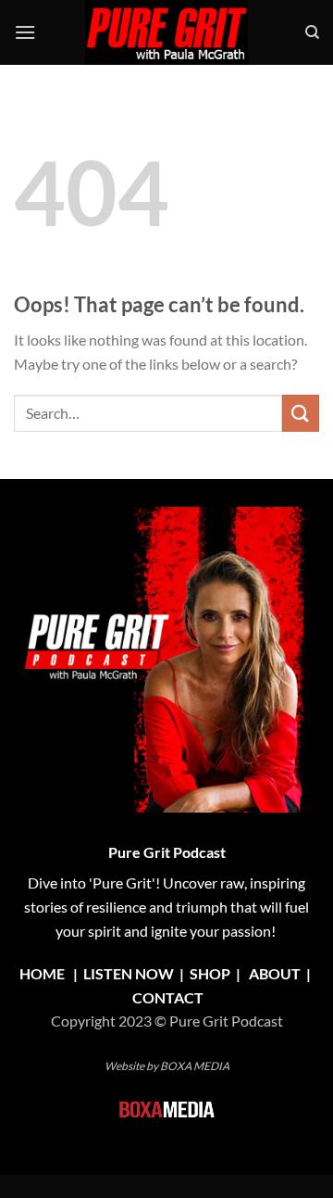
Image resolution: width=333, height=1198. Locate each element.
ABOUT (275, 973)
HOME (42, 973)
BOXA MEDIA (194, 1066)
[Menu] (25, 32)
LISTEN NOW (128, 973)
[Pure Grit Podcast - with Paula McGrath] (166, 32)
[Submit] (300, 413)
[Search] (312, 32)
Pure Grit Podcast (167, 852)
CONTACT (168, 997)
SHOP (211, 973)
